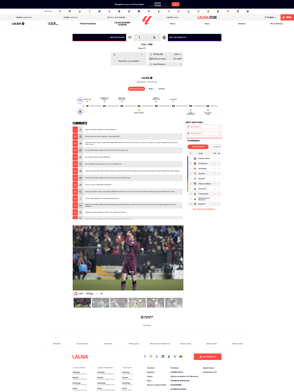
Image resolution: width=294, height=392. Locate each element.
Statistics (242, 24)
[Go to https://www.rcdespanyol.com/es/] (188, 11)
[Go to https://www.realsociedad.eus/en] (218, 11)
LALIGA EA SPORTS (198, 146)
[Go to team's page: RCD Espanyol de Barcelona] (195, 199)
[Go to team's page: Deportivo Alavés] (195, 158)
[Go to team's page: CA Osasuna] (195, 189)
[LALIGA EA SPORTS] (18, 23)
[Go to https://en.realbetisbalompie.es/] (198, 11)
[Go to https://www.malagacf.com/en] (149, 11)
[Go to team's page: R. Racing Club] (195, 194)
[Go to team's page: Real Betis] (195, 178)
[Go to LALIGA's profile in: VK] (175, 357)
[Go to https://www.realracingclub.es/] (159, 11)
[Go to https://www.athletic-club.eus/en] (60, 11)
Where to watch (116, 17)
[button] (18, 24)
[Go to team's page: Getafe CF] (195, 204)
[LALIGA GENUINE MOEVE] (122, 23)
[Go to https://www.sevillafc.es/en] (228, 11)
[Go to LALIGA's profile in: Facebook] (145, 357)
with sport (71, 17)
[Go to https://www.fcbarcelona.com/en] (119, 11)
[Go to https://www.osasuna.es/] (79, 11)
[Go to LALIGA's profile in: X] (157, 357)
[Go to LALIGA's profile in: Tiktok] (169, 357)
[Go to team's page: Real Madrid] (195, 168)
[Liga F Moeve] (87, 23)
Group (172, 17)
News (207, 24)
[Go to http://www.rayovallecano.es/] (168, 11)
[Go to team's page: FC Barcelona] (195, 163)
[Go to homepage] (147, 26)
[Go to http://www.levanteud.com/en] (139, 11)
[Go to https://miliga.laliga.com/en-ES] (287, 17)
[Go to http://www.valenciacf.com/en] (238, 11)
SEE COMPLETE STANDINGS (203, 209)
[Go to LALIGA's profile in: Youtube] (181, 357)
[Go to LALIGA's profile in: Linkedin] (163, 357)
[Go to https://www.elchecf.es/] (109, 11)
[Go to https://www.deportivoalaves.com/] (99, 11)
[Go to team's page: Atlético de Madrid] (195, 183)
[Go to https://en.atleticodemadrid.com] (70, 11)
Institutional (23, 17)
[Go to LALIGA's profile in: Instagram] (151, 357)
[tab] (198, 146)
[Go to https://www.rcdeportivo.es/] (178, 11)
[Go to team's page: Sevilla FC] (195, 173)
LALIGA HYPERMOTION (220, 146)
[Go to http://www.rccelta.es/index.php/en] (89, 11)
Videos (172, 24)
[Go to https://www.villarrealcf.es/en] (247, 11)
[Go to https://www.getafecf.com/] (129, 11)
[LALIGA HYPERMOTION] (53, 23)
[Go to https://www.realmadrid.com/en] (208, 11)
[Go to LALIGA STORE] (207, 17)
